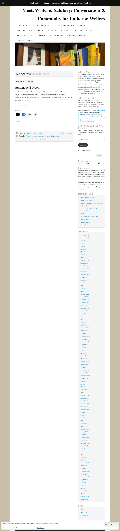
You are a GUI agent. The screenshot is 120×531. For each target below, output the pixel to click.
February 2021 (85, 328)
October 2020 (84, 339)
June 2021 (83, 316)
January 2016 (84, 499)
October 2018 (84, 406)
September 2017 (85, 443)
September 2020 (85, 342)
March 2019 (84, 392)
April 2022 (84, 288)
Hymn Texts (57, 35)
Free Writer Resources (30, 30)
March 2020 (84, 359)
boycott (21, 139)
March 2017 (84, 460)
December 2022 (85, 266)
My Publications (84, 30)
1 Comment (68, 133)
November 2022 (85, 269)
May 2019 (83, 387)
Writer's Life (42, 133)
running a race (58, 139)
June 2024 (83, 243)
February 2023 (85, 260)
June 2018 (83, 418)
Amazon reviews (31, 136)
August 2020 (84, 345)
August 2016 (84, 480)
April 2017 (84, 457)
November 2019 (85, 370)
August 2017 (84, 446)
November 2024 (85, 238)
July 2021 (83, 314)
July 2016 (83, 482)
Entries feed (84, 512)
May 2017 (83, 454)
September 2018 (85, 409)
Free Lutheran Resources (70, 25)
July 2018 (83, 415)
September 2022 (85, 274)
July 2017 (83, 449)
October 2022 (84, 271)
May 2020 (83, 353)
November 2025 (85, 235)
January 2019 (84, 398)
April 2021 (84, 322)
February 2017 (85, 463)
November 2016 (85, 471)
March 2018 (84, 426)
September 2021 (85, 308)
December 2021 (85, 300)
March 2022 (84, 291)
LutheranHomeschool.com (92, 115)
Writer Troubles (32, 133)
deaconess (88, 76)
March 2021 (84, 325)
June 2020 (83, 350)
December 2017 (85, 435)
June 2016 (83, 485)
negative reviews (47, 139)
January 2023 (84, 263)
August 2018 (84, 412)
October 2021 (84, 305)
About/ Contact (76, 35)
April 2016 (84, 491)
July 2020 (83, 347)
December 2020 (85, 333)
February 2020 (85, 361)
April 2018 (84, 423)
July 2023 (83, 246)
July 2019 (83, 381)
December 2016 (85, 468)
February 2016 (85, 496)
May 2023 (83, 252)
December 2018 (85, 401)
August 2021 (84, 311)
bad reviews (54, 136)
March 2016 (84, 494)
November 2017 (85, 437)
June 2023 (83, 249)
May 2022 (83, 285)
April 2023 (84, 255)
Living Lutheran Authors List (34, 25)
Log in (82, 509)
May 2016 (83, 488)
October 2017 (84, 440)
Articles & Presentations (31, 35)
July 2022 (83, 280)
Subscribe (83, 145)
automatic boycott (44, 136)
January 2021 (84, 330)
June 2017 (83, 451)
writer (93, 76)
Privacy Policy (25, 40)
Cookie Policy (41, 528)
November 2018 (85, 404)
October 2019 (84, 373)
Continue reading (21, 105)
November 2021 (85, 302)
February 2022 (85, 294)
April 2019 (84, 390)
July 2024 (83, 240)
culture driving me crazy (33, 139)
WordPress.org (85, 518)
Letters (80, 81)
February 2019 (85, 395)
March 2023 (84, 257)
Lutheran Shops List (59, 30)
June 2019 (83, 384)
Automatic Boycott (27, 87)
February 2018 (85, 429)
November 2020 (85, 336)
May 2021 (83, 319)
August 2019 (84, 378)
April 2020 (84, 356)
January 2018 (84, 432)
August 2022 (84, 277)
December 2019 (85, 367)
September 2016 (85, 477)
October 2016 (84, 474)
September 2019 (85, 375)
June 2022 (83, 283)
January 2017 (84, 465)
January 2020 (84, 364)
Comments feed (85, 515)
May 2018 (83, 420)
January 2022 (84, 297)
